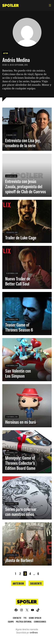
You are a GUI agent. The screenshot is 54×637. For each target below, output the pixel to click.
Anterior (18, 583)
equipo (11, 621)
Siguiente (36, 583)
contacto (17, 617)
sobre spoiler (35, 617)
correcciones (40, 621)
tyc (24, 617)
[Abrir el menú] (50, 5)
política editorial (24, 621)
